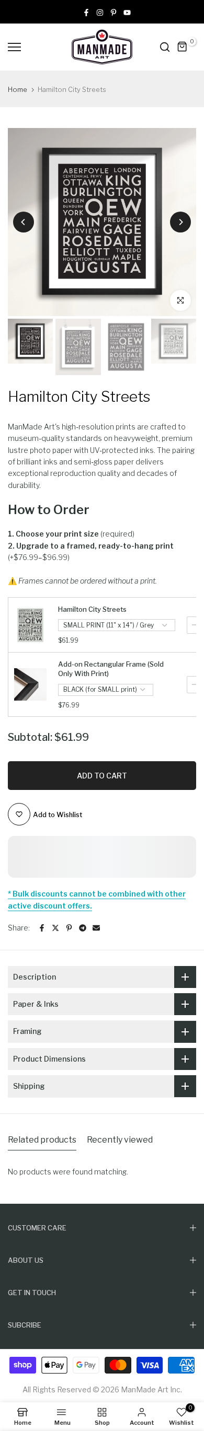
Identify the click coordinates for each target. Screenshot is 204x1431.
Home (17, 89)
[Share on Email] (96, 928)
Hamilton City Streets (92, 609)
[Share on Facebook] (42, 928)
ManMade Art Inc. (151, 1389)
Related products (42, 1140)
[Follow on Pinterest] (113, 12)
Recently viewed (120, 1140)
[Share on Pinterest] (69, 928)
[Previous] (23, 222)
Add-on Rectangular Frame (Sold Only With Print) (111, 669)
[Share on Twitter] (55, 928)
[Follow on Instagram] (100, 12)
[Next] (180, 222)
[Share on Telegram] (82, 928)
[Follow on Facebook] (86, 12)
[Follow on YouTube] (127, 12)
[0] (182, 47)
